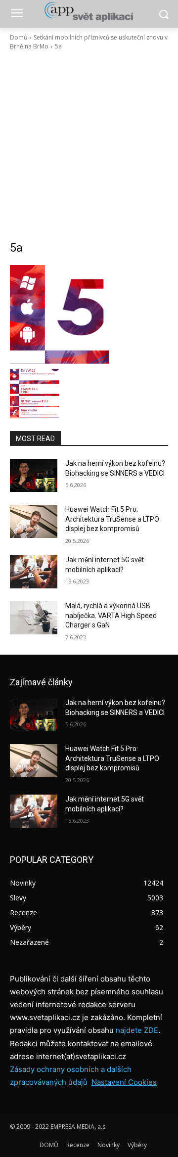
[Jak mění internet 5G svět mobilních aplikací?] (33, 571)
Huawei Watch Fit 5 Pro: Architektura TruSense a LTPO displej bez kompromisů (112, 519)
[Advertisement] (89, 145)
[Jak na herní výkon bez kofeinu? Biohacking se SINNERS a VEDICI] (33, 475)
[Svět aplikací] (89, 12)
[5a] (89, 314)
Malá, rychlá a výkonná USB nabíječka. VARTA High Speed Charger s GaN (111, 615)
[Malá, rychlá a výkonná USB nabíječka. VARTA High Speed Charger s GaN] (33, 617)
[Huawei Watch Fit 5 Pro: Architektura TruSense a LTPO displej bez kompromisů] (33, 521)
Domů (18, 37)
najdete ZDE (137, 1030)
